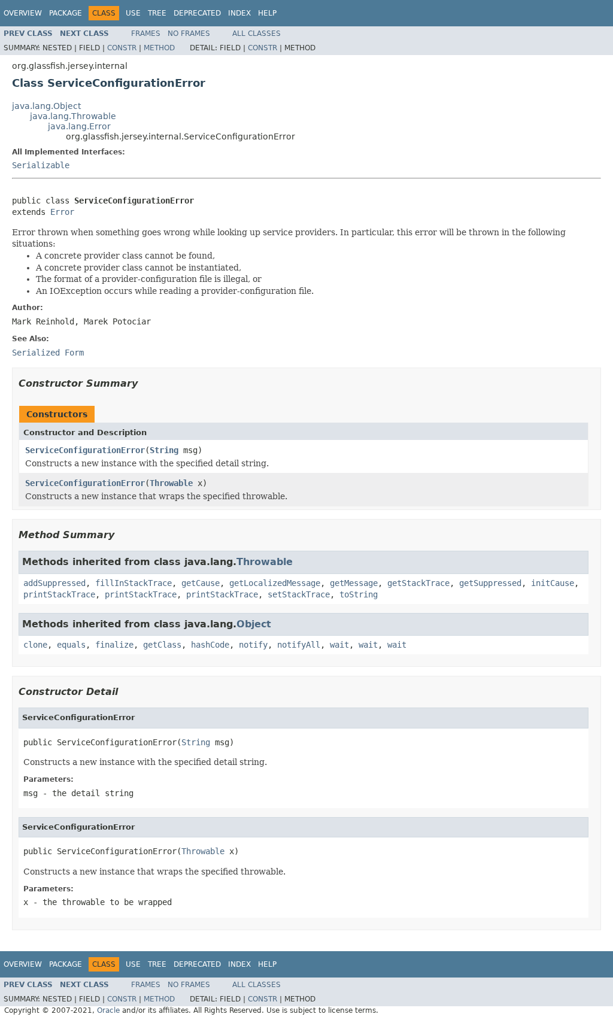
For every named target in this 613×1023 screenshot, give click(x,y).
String (164, 450)
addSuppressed (54, 583)
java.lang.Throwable (73, 116)
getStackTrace (418, 583)
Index (239, 13)
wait (339, 644)
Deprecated (197, 13)
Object (253, 624)
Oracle (108, 1010)
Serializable (40, 165)
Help (267, 13)
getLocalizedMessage (274, 583)
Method (159, 48)
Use (133, 13)
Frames (145, 33)
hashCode (210, 644)
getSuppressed (490, 583)
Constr (121, 48)
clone (35, 644)
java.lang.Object (46, 106)
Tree (157, 13)
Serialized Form (48, 352)
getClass (162, 644)
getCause (200, 583)
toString (358, 594)
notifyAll (298, 644)
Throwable (171, 483)
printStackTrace (59, 594)
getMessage (354, 583)
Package (65, 13)
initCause (552, 583)
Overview (23, 13)
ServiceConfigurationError (85, 450)
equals (71, 644)
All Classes (256, 33)
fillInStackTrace (133, 583)
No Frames (189, 33)
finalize (114, 644)
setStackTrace (299, 594)
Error (62, 212)
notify (253, 644)
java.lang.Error (79, 126)
